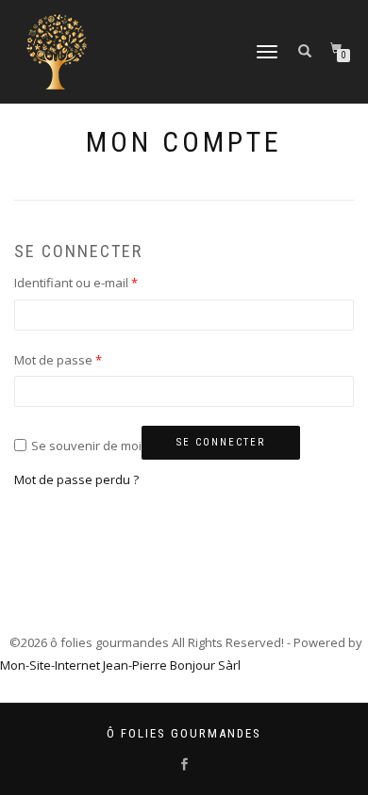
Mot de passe (58, 359)
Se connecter (220, 442)
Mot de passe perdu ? (76, 479)
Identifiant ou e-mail (76, 282)
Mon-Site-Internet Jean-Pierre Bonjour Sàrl (120, 665)
